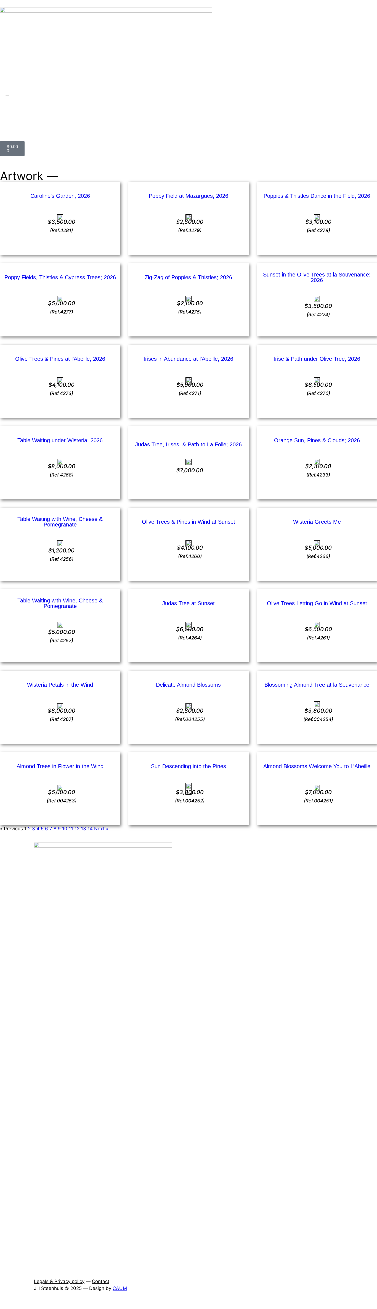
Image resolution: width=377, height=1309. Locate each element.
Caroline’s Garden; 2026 (60, 196)
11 (71, 828)
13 (83, 828)
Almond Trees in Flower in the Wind (60, 766)
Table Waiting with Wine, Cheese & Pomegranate (60, 522)
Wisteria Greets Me (317, 522)
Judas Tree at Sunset (188, 603)
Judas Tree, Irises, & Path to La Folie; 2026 (188, 444)
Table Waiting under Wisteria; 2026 (60, 440)
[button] (2, 1305)
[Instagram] (22, 116)
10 (64, 828)
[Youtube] (37, 116)
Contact (100, 1281)
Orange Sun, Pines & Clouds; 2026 (317, 440)
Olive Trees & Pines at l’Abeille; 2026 (60, 359)
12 (77, 828)
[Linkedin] (52, 116)
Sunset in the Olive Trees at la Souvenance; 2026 (317, 277)
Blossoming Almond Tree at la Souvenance (316, 685)
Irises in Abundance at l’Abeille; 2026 (188, 359)
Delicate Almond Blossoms (188, 685)
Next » (101, 828)
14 (90, 828)
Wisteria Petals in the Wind (60, 685)
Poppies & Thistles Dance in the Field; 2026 (317, 196)
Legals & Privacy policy (59, 1281)
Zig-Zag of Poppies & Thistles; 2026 (188, 277)
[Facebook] (7, 116)
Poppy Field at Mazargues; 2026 (188, 196)
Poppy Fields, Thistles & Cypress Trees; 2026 (60, 277)
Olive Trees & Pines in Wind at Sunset (188, 522)
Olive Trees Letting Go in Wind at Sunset (317, 603)
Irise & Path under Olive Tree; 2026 (317, 359)
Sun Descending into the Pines (188, 766)
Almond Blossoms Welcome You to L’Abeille (316, 766)
